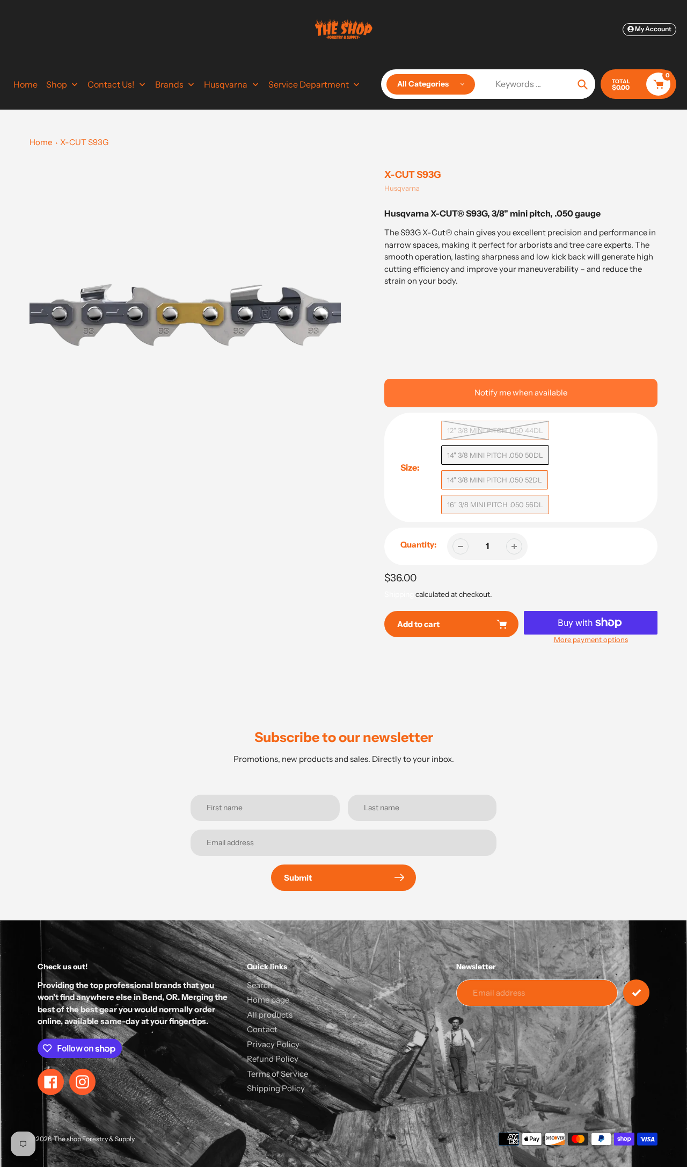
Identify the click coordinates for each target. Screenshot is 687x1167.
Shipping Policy (276, 1088)
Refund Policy (272, 1059)
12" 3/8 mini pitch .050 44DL (495, 430)
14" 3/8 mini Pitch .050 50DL (495, 455)
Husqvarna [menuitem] (225, 84)
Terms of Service (277, 1074)
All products (270, 1015)
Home (41, 142)
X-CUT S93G (84, 142)
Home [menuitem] (25, 84)
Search (260, 985)
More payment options (591, 639)
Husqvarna (402, 188)
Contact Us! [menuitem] (110, 84)
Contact (262, 1029)
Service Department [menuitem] (308, 84)
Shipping (399, 594)
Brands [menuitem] (169, 84)
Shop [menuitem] (56, 84)
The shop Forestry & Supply (94, 1139)
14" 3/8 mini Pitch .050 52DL (494, 480)
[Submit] (636, 992)
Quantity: (418, 544)
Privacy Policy (273, 1044)
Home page (268, 1000)
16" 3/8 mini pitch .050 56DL (495, 504)
